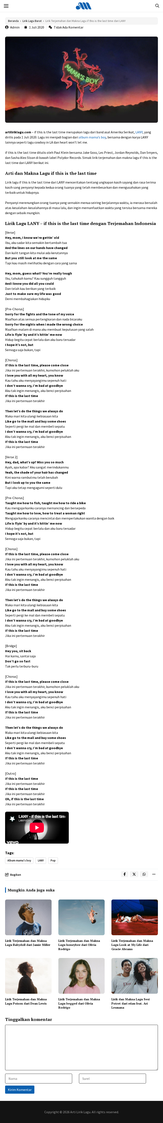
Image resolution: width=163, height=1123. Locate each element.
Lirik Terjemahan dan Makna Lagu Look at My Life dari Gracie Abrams (132, 945)
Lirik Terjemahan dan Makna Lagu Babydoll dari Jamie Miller (27, 943)
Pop (53, 860)
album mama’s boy (92, 137)
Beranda (13, 21)
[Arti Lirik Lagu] (83, 6)
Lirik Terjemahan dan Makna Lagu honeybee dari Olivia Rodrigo (79, 945)
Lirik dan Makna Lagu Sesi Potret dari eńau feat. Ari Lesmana (130, 1003)
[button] (157, 6)
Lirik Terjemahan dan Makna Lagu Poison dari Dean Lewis (26, 1001)
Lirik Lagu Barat (32, 21)
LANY (139, 132)
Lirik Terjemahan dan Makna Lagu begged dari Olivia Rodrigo (79, 1003)
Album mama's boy (19, 860)
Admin (15, 27)
